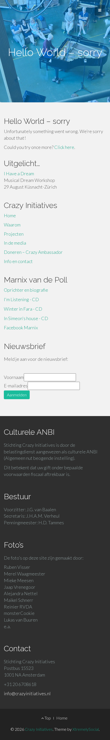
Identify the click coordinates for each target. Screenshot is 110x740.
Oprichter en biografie (26, 290)
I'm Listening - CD (21, 299)
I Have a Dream (19, 173)
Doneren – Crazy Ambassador (33, 252)
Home (10, 215)
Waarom (12, 224)
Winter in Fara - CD (23, 309)
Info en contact (18, 261)
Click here (64, 147)
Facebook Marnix (21, 327)
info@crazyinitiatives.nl (27, 693)
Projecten (14, 234)
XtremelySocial (85, 729)
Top (47, 717)
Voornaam (14, 377)
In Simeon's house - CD (26, 318)
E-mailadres (16, 385)
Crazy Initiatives (39, 729)
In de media (15, 243)
